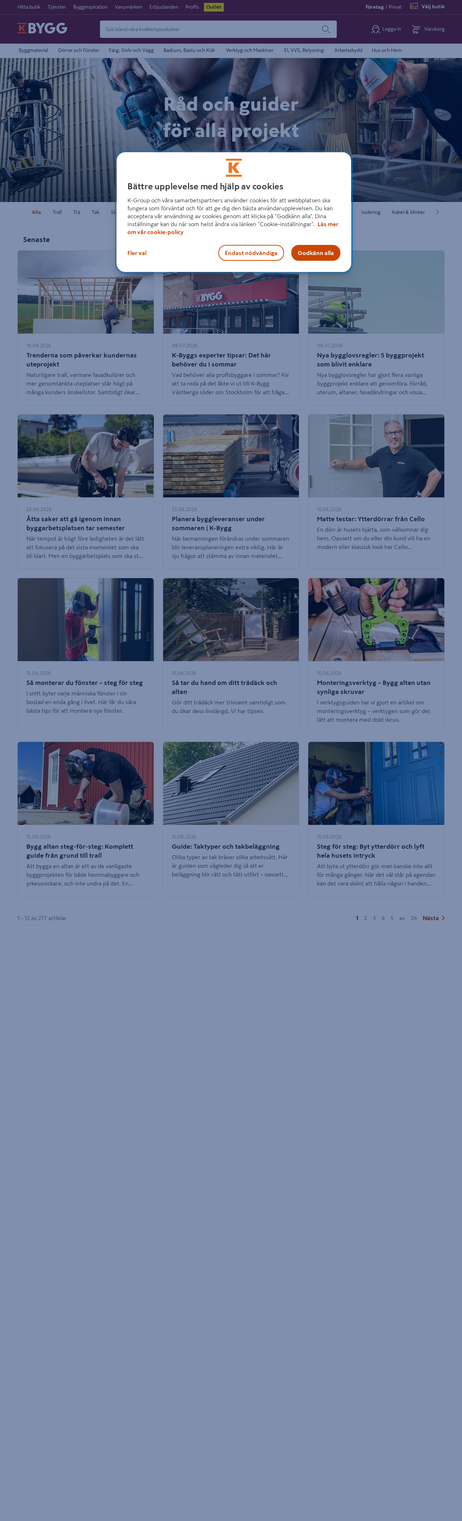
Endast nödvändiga (251, 253)
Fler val (137, 253)
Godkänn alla (316, 253)
